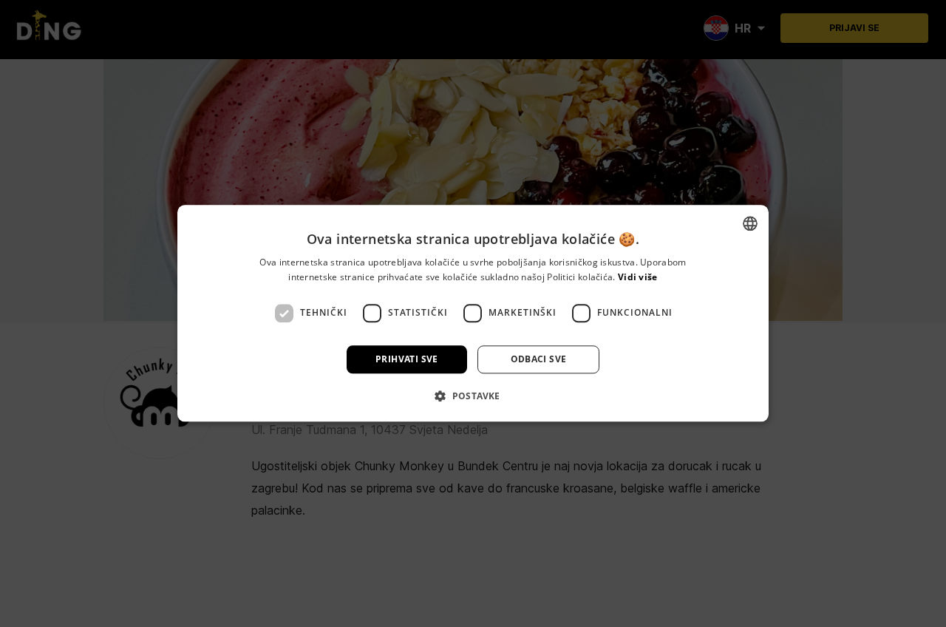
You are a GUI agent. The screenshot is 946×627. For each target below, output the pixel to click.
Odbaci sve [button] (539, 359)
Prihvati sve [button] (406, 359)
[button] (473, 396)
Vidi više (638, 277)
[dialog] (473, 313)
